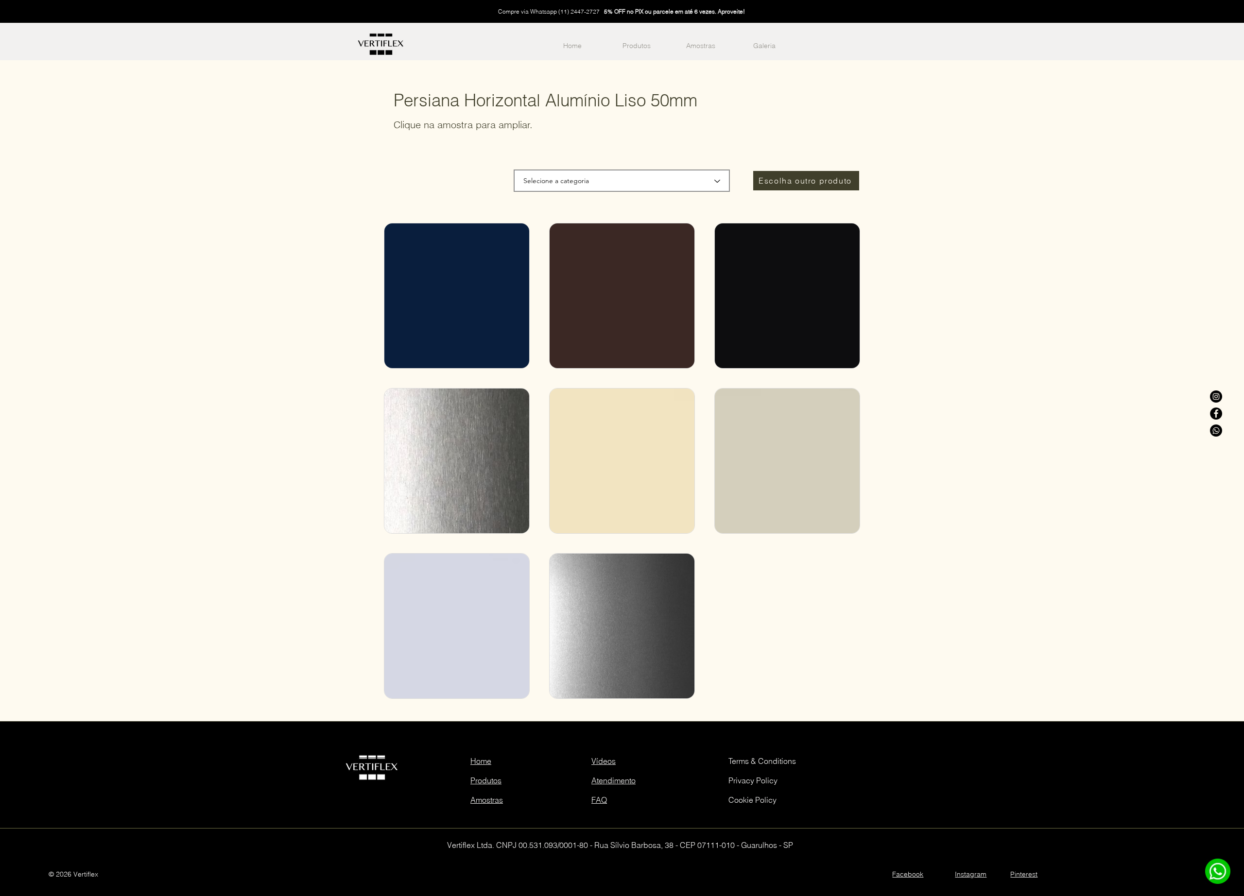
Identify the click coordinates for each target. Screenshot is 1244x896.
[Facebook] (1216, 413)
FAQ (599, 800)
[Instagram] (1216, 396)
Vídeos (603, 761)
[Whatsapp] (1216, 430)
